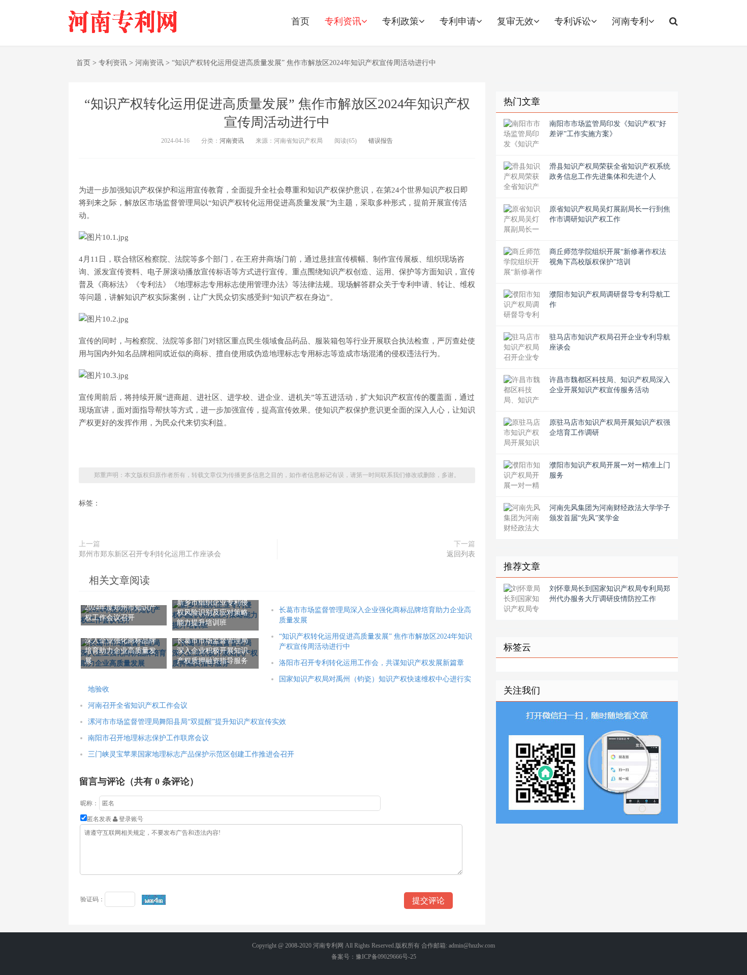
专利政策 (400, 21)
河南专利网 (328, 945)
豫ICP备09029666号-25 (386, 956)
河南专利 (630, 21)
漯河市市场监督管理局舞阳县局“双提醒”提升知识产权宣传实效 (187, 722)
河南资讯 (149, 63)
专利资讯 (343, 21)
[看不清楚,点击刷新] (154, 900)
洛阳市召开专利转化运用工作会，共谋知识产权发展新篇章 (371, 663)
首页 (300, 21)
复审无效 (515, 21)
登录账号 (130, 819)
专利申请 (458, 21)
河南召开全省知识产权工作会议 (138, 705)
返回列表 (461, 554)
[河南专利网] (123, 23)
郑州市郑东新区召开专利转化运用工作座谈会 (150, 554)
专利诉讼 (572, 21)
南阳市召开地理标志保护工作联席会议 (148, 738)
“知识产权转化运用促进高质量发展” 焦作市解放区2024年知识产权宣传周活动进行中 (304, 63)
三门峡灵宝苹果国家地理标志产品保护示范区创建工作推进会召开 (191, 754)
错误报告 (380, 140)
